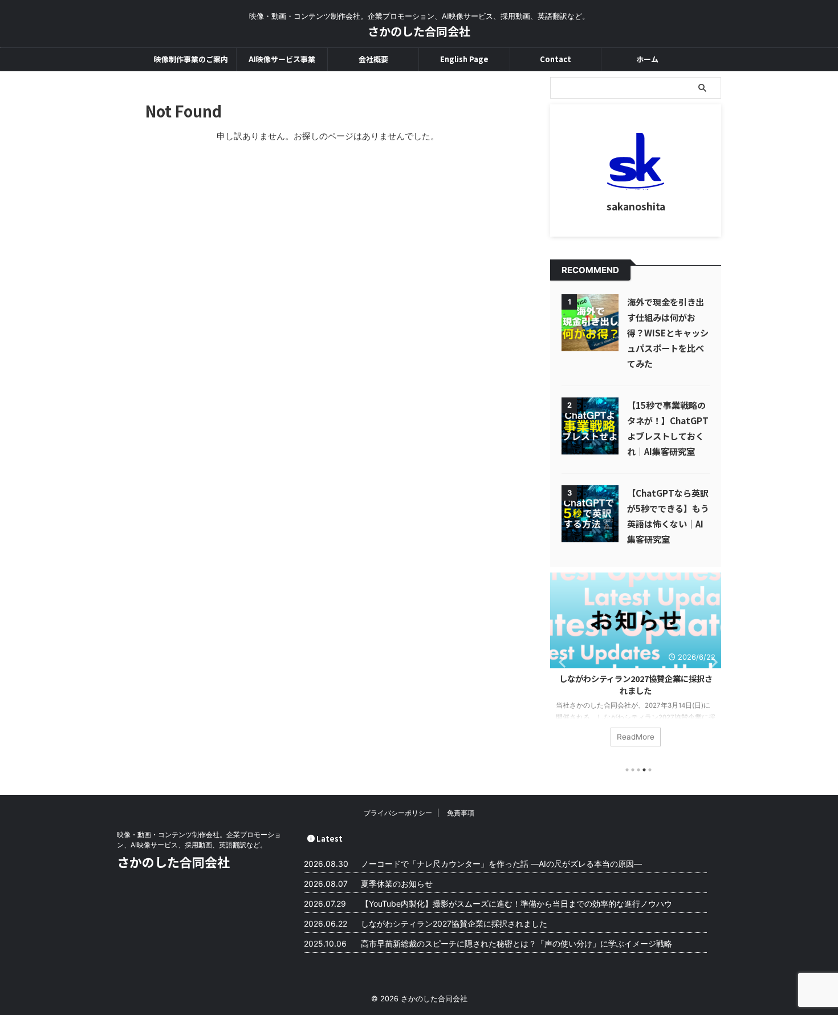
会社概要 (373, 59)
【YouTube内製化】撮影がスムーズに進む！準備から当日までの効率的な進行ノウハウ (516, 903)
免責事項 (460, 813)
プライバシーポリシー (398, 813)
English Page (464, 59)
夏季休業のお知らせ (397, 883)
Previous (560, 661)
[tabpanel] (635, 665)
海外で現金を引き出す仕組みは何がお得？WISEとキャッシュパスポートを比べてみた (668, 332)
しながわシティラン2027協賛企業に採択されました (636, 684)
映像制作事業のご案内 (191, 59)
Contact (555, 59)
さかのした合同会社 (419, 31)
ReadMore (635, 736)
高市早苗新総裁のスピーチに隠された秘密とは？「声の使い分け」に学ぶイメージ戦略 (516, 943)
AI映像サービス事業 (282, 59)
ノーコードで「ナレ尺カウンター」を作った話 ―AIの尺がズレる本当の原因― (501, 863)
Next (710, 661)
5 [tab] (650, 770)
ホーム (647, 59)
